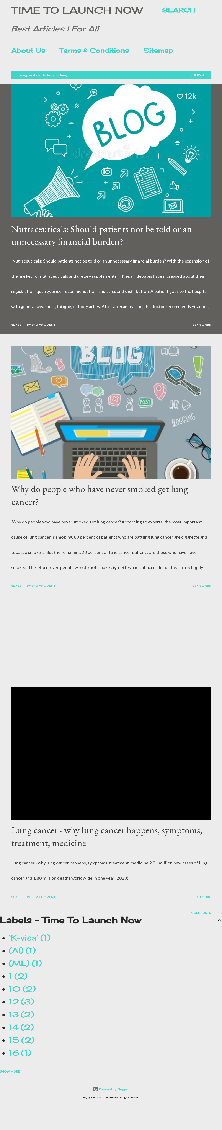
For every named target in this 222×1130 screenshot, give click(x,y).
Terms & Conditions (94, 50)
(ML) (24, 963)
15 (20, 1040)
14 (20, 1027)
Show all (199, 75)
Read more (202, 325)
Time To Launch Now (76, 10)
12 (20, 1001)
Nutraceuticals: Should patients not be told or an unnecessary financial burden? (101, 235)
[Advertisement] (111, 638)
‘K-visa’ (28, 937)
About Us (28, 50)
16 (18, 1052)
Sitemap (158, 50)
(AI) (21, 950)
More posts (201, 913)
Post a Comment (41, 325)
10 (21, 988)
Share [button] (16, 325)
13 (20, 1014)
